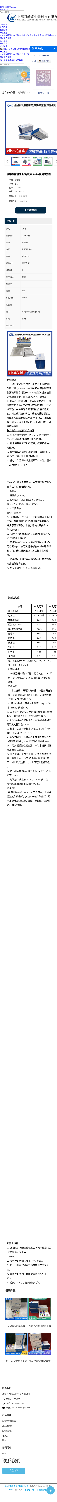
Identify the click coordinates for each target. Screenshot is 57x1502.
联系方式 (11, 60)
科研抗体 (52, 35)
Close (6, 49)
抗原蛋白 (3, 38)
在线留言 (19, 60)
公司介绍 (20, 49)
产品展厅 (3, 52)
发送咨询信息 (30, 210)
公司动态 (27, 49)
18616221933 (5, 9)
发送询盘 (13, 1470)
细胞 (9, 38)
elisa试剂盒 (17, 35)
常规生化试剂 (43, 35)
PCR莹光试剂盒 (6, 35)
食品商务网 (41, 1490)
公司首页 (12, 49)
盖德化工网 (29, 1490)
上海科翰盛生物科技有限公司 (16, 1486)
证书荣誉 (3, 60)
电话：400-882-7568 (15, 1403)
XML (11, 1490)
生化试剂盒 (26, 35)
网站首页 (22, 92)
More (4, 1440)
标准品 (34, 35)
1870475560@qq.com (8, 7)
